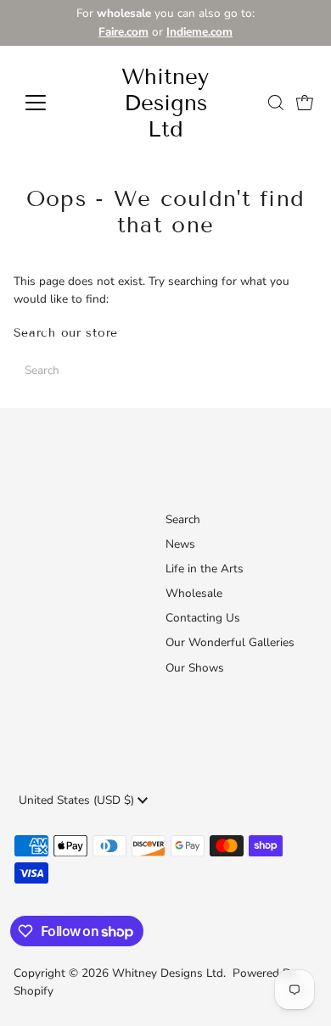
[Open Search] (275, 102)
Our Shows (195, 668)
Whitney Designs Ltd (165, 103)
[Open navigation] (49, 102)
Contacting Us (203, 618)
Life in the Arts (205, 568)
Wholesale (194, 593)
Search (183, 519)
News (180, 544)
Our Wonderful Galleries (230, 642)
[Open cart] (304, 102)
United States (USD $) (78, 800)
